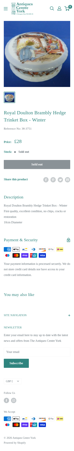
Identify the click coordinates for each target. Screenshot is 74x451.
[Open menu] (6, 8)
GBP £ (9, 381)
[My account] (59, 8)
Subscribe (16, 363)
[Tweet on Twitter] (60, 179)
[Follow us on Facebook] (6, 400)
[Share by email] (67, 179)
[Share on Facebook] (46, 179)
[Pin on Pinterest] (53, 179)
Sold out (37, 164)
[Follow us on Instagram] (13, 400)
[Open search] (52, 8)
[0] (67, 8)
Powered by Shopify (15, 442)
